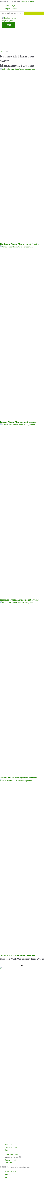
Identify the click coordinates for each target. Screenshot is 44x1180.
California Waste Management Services (20, 244)
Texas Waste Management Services (17, 955)
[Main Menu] (8, 25)
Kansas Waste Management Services (18, 422)
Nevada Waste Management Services (18, 777)
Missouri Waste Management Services (19, 599)
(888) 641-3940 (17, 1)
